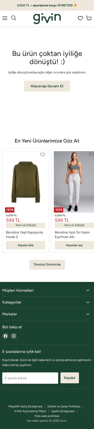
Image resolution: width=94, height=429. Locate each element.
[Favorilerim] (80, 18)
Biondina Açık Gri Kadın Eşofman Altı (72, 234)
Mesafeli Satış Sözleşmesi (25, 406)
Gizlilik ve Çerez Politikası (64, 406)
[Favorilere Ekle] (42, 154)
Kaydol (69, 378)
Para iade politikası (47, 416)
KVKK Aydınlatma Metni (30, 411)
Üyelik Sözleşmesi (63, 411)
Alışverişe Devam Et (47, 86)
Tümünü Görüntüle (47, 264)
